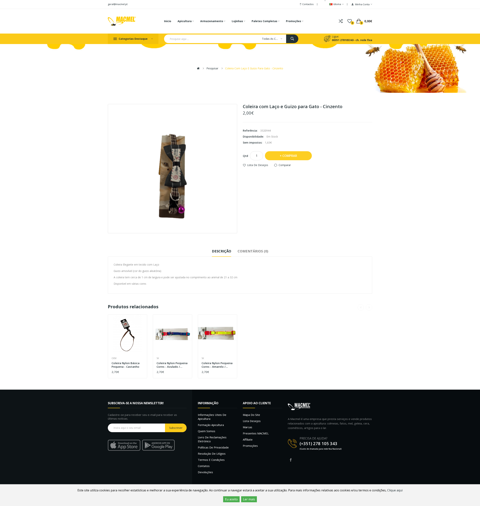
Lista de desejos (257, 165)
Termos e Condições (211, 460)
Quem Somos (206, 431)
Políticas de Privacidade (213, 447)
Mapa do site (251, 415)
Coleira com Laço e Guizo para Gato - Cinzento (254, 68)
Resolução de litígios (212, 453)
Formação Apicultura (211, 425)
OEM (114, 358)
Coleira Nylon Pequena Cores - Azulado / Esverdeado (172, 365)
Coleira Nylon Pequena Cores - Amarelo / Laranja (217, 365)
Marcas (247, 427)
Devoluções (205, 472)
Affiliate (248, 439)
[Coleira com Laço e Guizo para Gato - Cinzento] (172, 168)
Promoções (250, 446)
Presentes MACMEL (256, 433)
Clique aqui (395, 490)
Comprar (289, 156)
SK (158, 358)
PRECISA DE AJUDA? (313, 438)
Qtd (245, 156)
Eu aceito (231, 499)
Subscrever (175, 428)
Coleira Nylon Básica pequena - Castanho (126, 365)
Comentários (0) (253, 251)
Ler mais (249, 499)
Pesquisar (212, 68)
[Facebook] (290, 460)
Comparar (285, 165)
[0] (349, 21)
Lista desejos (252, 421)
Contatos (204, 466)
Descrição (221, 251)
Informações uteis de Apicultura (212, 417)
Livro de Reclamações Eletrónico (212, 439)
